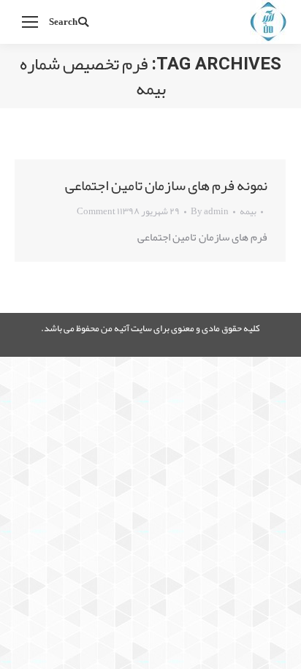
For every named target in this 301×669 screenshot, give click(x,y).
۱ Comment (98, 211)
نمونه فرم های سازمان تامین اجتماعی (166, 185)
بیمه (248, 211)
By (210, 211)
